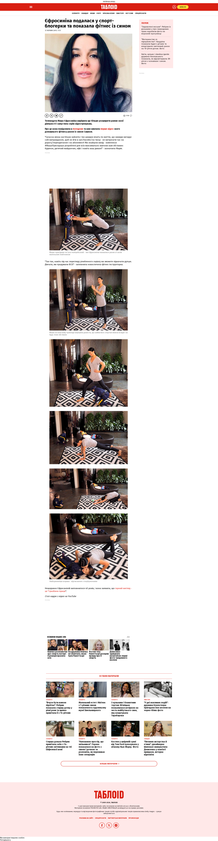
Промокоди (134, 818)
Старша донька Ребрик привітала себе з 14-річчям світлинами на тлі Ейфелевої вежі (59, 745)
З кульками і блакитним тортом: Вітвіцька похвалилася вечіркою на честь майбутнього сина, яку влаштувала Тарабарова (124, 709)
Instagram (77, 129)
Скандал (84, 13)
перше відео (106, 129)
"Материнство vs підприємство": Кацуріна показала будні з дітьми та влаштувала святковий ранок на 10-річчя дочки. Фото (155, 44)
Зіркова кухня (108, 13)
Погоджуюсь (5, 840)
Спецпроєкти (140, 13)
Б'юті (99, 13)
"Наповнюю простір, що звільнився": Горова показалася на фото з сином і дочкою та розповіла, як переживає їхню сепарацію (92, 748)
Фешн (92, 13)
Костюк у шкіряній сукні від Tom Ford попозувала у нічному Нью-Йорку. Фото (125, 744)
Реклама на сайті (86, 818)
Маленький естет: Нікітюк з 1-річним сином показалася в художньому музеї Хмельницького (92, 706)
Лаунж (144, 23)
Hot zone (129, 13)
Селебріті (75, 13)
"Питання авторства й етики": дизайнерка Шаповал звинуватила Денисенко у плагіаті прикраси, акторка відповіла (155, 748)
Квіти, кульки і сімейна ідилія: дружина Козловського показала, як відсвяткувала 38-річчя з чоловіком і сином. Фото (156, 59)
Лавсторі (120, 13)
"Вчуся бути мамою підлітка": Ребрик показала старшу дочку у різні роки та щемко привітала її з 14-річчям (59, 707)
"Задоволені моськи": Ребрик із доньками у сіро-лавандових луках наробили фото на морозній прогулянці (156, 30)
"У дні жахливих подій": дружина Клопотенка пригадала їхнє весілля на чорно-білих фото (157, 706)
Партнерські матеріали (117, 818)
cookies (21, 838)
